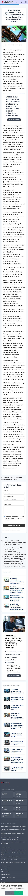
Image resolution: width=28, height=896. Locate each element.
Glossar (4, 880)
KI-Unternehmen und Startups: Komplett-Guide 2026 (13, 853)
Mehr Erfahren (14, 119)
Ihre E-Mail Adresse (8, 496)
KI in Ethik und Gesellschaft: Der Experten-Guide (13, 850)
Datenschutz (5, 871)
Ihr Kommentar (7, 504)
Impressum (5, 869)
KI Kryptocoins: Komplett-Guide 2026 (10, 857)
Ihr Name (6, 490)
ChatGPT (12, 52)
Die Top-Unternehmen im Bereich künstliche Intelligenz (17, 768)
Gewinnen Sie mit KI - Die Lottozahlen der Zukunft (17, 735)
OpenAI (5, 52)
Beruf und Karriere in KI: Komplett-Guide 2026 (13, 862)
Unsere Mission (6, 874)
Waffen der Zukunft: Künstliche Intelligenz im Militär (12, 834)
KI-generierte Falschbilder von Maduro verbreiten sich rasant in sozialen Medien (15, 544)
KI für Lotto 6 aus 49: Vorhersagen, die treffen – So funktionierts (13, 842)
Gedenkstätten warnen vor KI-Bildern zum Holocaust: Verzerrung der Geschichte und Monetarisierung (14, 561)
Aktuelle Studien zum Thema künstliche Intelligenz (17, 751)
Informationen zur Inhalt (8, 877)
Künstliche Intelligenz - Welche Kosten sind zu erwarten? (17, 699)
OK (18, 893)
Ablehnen (9, 893)
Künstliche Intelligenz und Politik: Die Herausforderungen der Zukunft (10, 838)
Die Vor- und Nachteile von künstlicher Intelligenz (17, 707)
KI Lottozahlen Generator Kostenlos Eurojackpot (13, 826)
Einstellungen (14, 890)
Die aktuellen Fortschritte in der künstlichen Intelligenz (17, 691)
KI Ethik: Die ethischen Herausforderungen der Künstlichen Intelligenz (13, 830)
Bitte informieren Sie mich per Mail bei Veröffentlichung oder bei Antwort (15, 518)
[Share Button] (5, 45)
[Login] (26, 2)
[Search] (21, 2)
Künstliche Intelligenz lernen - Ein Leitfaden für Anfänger (17, 743)
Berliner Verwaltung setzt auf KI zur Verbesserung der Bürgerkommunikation (14, 549)
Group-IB (18, 224)
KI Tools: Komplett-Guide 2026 (9, 859)
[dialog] (14, 889)
